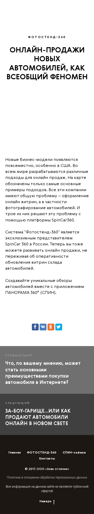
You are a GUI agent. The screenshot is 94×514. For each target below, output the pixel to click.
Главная (14, 452)
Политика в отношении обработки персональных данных (47, 477)
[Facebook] (35, 327)
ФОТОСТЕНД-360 (41, 452)
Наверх (45, 501)
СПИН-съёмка (74, 452)
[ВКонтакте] (43, 327)
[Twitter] (58, 327)
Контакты (47, 458)
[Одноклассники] (51, 327)
